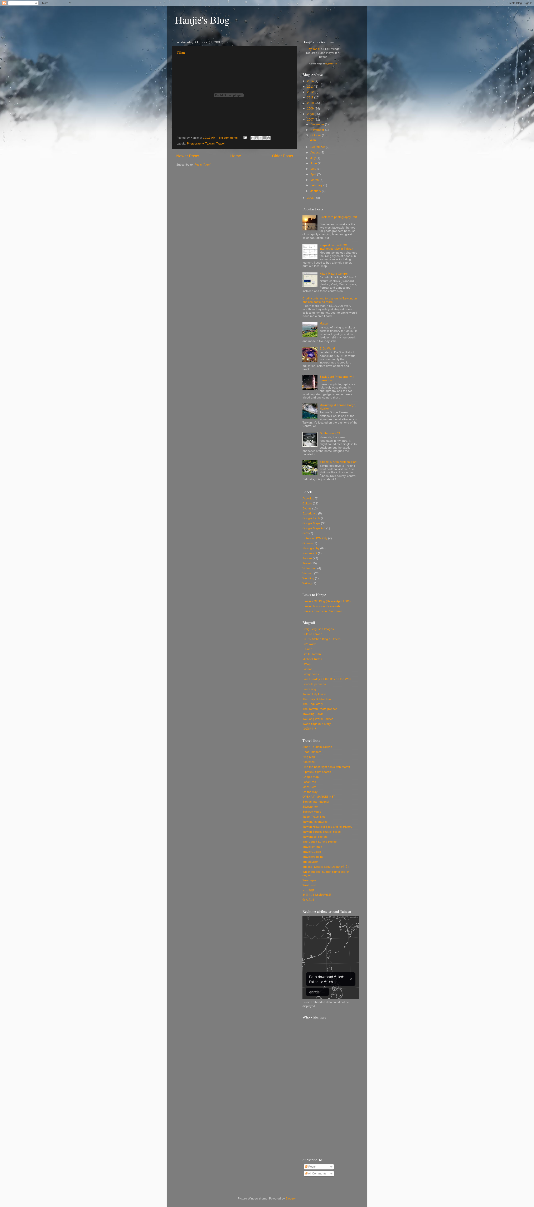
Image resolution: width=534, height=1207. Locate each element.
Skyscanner (310, 806)
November (317, 129)
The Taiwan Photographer (319, 708)
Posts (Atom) (203, 164)
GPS (305, 533)
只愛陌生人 (309, 728)
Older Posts (282, 156)
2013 (311, 86)
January (316, 190)
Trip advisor (310, 861)
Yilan (180, 52)
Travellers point (312, 856)
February (316, 185)
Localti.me (309, 781)
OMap (306, 664)
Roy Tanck (313, 48)
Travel (220, 143)
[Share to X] (260, 138)
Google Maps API (313, 528)
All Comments (316, 1173)
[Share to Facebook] (264, 138)
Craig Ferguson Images (318, 629)
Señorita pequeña (314, 684)
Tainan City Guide (314, 694)
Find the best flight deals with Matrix (326, 766)
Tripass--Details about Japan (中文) (325, 866)
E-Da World (327, 348)
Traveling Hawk (312, 713)
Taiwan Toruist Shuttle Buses (321, 831)
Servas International (315, 801)
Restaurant (309, 553)
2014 (311, 81)
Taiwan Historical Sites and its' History (327, 826)
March (315, 179)
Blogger (291, 1198)
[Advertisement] (330, 1088)
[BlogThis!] (256, 138)
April (313, 174)
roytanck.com (331, 64)
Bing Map (308, 756)
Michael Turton (312, 659)
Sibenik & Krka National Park (338, 461)
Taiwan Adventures (314, 821)
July (313, 158)
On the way (309, 791)
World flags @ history (316, 723)
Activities (308, 498)
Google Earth (311, 518)
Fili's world (309, 644)
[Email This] (253, 138)
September (318, 146)
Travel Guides (311, 851)
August (315, 152)
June (314, 163)
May (313, 168)
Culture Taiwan (312, 634)
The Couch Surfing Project (319, 841)
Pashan (307, 669)
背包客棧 (308, 899)
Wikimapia (309, 880)
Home (235, 156)
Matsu (324, 323)
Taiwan (210, 143)
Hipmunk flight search (316, 771)
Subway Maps (311, 811)
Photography (195, 143)
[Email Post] (245, 137)
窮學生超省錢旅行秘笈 (317, 894)
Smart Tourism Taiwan (317, 746)
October (316, 135)
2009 (311, 108)
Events (306, 508)
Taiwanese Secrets (314, 836)
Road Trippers (311, 751)
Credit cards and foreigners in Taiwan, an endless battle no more (329, 300)
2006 (311, 197)
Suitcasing (309, 689)
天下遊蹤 (308, 890)
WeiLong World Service (317, 718)
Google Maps (311, 523)
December (317, 124)
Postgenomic (311, 674)
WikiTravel (309, 885)
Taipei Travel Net (313, 816)
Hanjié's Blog (202, 19)
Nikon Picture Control (334, 273)
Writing (307, 583)
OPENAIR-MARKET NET (318, 796)
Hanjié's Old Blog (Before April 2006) (326, 601)
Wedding (308, 578)
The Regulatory (312, 703)
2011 (310, 97)
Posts (311, 1166)
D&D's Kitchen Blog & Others (321, 639)
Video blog (309, 568)
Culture (307, 503)
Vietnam (307, 573)
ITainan (307, 649)
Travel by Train (312, 846)
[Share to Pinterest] (268, 138)
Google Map (310, 776)
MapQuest (309, 786)
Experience (309, 513)
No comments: (229, 137)
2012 (311, 92)
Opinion (307, 543)
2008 (311, 114)
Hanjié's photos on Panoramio (322, 611)
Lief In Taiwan (311, 654)
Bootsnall (308, 761)
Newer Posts (187, 156)
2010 (311, 103)
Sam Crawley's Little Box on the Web (326, 679)
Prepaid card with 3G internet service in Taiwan (336, 247)
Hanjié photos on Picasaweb (321, 606)
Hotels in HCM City (314, 538)
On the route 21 (330, 433)
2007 (311, 119)
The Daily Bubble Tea (316, 699)
